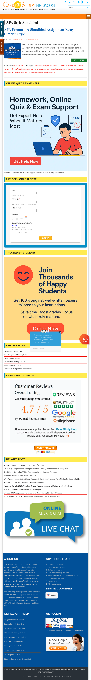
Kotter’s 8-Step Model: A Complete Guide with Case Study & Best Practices (32, 496)
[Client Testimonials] (45, 411)
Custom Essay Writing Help (14, 624)
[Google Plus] (74, 2)
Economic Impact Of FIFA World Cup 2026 (20, 475)
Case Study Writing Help (13, 351)
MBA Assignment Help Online (15, 637)
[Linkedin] (83, 2)
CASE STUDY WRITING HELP (53, 670)
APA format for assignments (18, 69)
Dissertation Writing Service (14, 362)
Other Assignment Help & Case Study (18, 659)
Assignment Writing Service (14, 365)
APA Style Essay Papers (19, 72)
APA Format (61, 66)
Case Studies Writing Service (14, 633)
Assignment (20, 66)
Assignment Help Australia (14, 620)
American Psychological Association (45, 66)
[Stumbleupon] (88, 2)
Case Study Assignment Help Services (18, 368)
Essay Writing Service (12, 358)
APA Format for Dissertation (56, 69)
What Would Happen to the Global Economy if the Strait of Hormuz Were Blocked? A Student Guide (42, 479)
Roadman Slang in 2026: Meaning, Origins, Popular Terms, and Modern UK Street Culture (38, 486)
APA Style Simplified (34, 72)
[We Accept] (59, 628)
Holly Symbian (33, 39)
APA (14, 66)
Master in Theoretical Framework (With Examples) (23, 489)
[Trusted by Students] (45, 298)
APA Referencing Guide (73, 69)
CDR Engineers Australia (13, 646)
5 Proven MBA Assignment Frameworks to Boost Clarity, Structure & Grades (33, 493)
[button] (84, 346)
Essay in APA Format (48, 72)
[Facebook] (65, 2)
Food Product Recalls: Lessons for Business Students (24, 482)
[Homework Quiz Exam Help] (45, 129)
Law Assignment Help (12, 655)
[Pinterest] (79, 2)
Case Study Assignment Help (14, 628)
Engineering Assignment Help (15, 650)
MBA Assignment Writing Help (15, 355)
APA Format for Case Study (37, 69)
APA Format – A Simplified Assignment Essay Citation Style (39, 31)
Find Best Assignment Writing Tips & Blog (53, 677)
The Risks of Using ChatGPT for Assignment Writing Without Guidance (30, 472)
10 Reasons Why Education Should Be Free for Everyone (25, 465)
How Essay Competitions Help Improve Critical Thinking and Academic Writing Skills (36, 468)
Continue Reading (78, 60)
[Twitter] (70, 2)
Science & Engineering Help (14, 641)
